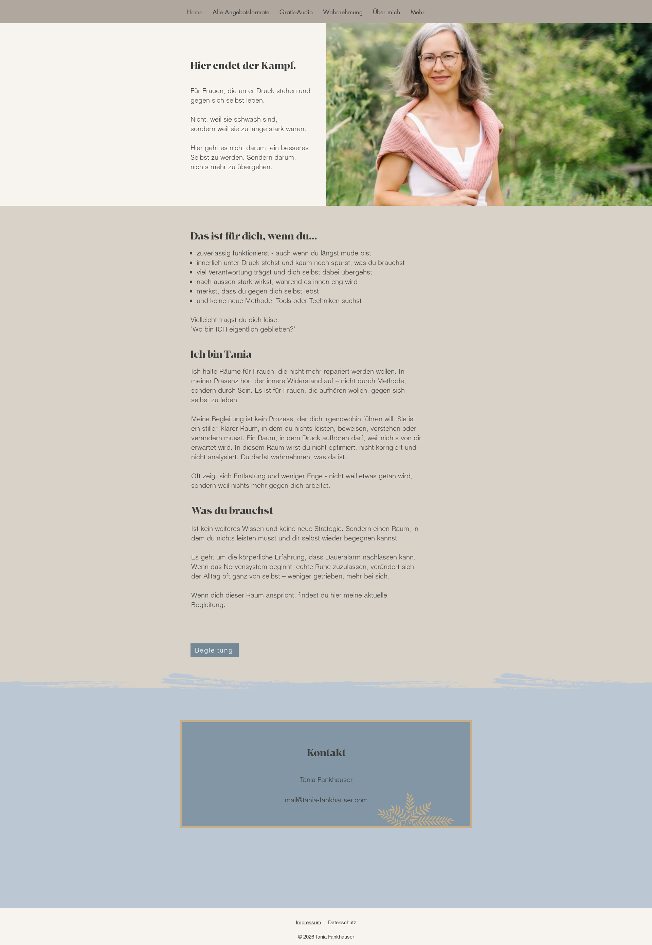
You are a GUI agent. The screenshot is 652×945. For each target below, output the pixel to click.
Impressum (308, 922)
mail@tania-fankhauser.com (326, 800)
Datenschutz (342, 922)
